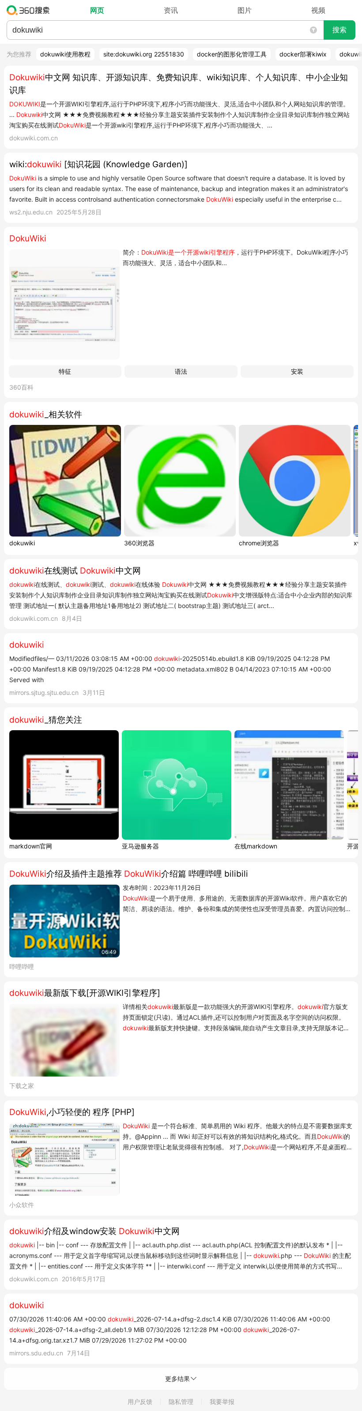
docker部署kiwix (303, 54)
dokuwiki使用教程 (65, 54)
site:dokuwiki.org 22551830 (143, 54)
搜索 (339, 30)
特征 (65, 371)
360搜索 (30, 10)
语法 (181, 371)
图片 (245, 10)
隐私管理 (181, 1401)
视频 (318, 10)
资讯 (171, 10)
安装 (297, 371)
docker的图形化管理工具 (232, 54)
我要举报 (222, 1401)
